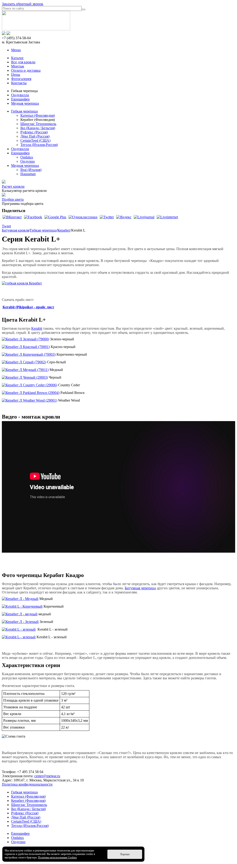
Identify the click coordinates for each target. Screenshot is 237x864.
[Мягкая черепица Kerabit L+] (22, 283)
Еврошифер (20, 99)
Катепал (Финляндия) (37, 115)
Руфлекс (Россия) (34, 132)
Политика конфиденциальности (27, 784)
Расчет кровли (13, 186)
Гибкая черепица (24, 111)
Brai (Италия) (30, 170)
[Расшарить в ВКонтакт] (12, 217)
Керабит (63, 230)
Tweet (6, 226)
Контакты (19, 83)
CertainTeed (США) (35, 140)
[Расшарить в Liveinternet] (167, 217)
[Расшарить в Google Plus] (55, 217)
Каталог (17, 58)
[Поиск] (83, 9)
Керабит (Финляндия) (28, 801)
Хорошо (125, 854)
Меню (16, 50)
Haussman (28, 174)
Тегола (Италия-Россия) (39, 145)
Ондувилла (20, 95)
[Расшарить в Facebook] (33, 217)
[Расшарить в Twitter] (107, 217)
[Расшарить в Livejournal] (144, 217)
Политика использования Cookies (57, 857)
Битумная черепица (140, 588)
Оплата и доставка (26, 70)
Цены (15, 75)
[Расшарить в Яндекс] (123, 217)
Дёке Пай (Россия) (35, 136)
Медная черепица (25, 103)
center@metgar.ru (47, 776)
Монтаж (17, 66)
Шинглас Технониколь (38, 124)
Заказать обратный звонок (22, 4)
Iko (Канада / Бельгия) (37, 128)
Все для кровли (23, 62)
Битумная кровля (15, 230)
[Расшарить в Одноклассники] (83, 217)
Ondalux (26, 157)
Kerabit (36, 328)
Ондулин (27, 161)
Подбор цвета (13, 199)
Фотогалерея (21, 79)
